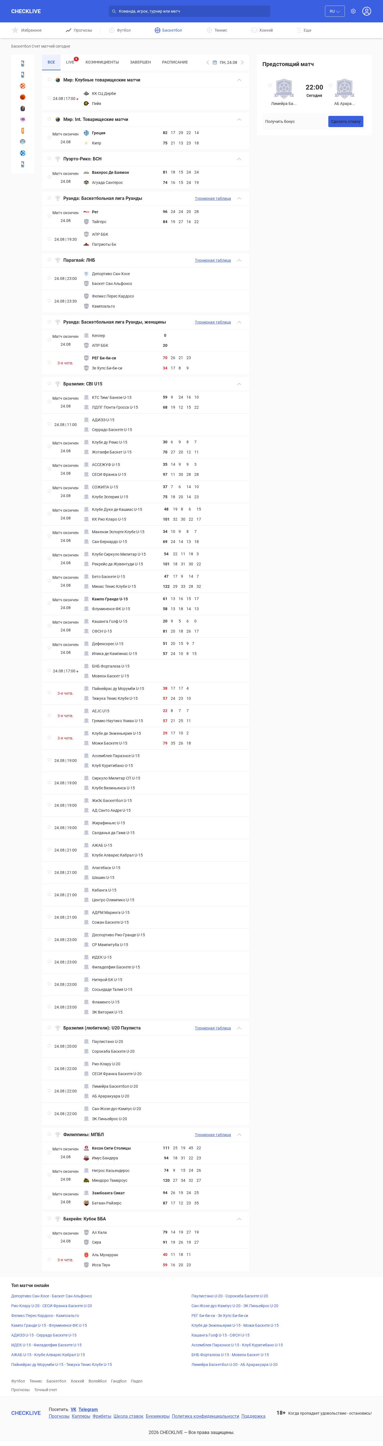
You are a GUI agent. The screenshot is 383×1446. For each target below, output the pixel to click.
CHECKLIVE (26, 11)
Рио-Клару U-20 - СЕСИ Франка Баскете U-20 (51, 1306)
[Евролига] (22, 86)
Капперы (81, 1416)
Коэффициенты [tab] (102, 62)
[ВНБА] (22, 130)
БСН (97, 159)
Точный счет (45, 1389)
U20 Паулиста (126, 1028)
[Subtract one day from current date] (242, 62)
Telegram (88, 1409)
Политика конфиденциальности (205, 1416)
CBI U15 (94, 384)
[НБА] (22, 74)
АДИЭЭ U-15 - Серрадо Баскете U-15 (44, 1335)
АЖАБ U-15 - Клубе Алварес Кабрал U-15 (48, 1355)
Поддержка (253, 1416)
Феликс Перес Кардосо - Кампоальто (45, 1315)
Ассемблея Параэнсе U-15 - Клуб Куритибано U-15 (237, 1345)
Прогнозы (20, 1389)
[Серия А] (22, 108)
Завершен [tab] (140, 62)
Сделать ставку (346, 121)
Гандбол (118, 1381)
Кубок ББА (95, 1219)
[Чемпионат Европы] (22, 119)
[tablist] (117, 62)
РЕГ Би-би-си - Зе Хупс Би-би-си (220, 1315)
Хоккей (77, 1381)
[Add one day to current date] (208, 62)
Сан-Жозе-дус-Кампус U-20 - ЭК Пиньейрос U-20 (235, 1306)
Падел (136, 1381)
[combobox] (335, 11)
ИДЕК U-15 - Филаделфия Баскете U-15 (46, 1345)
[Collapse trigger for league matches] (239, 80)
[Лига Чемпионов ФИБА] (22, 142)
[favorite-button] (49, 80)
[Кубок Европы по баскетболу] (22, 153)
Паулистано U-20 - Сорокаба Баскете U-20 (230, 1296)
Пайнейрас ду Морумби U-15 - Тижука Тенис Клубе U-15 (61, 1364)
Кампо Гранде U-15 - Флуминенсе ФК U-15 (49, 1325)
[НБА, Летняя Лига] (22, 164)
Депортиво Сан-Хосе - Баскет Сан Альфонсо (51, 1296)
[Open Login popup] (367, 11)
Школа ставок (129, 1416)
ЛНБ (90, 260)
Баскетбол (56, 1381)
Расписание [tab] (175, 62)
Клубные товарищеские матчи (107, 80)
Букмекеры (158, 1416)
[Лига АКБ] (22, 97)
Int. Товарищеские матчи (101, 119)
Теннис (35, 1381)
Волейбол (98, 1381)
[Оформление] (353, 11)
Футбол (18, 1381)
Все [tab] (51, 62)
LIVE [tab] (71, 60)
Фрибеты (102, 1416)
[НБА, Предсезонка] (22, 63)
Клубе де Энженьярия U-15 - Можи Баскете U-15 (235, 1325)
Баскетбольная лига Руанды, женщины (123, 322)
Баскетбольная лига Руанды (111, 198)
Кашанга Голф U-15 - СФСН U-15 (221, 1335)
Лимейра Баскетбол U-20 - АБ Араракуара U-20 (235, 1364)
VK (73, 1409)
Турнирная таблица (213, 198)
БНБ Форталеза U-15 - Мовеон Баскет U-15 (230, 1355)
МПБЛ (97, 1134)
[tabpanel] (145, 672)
